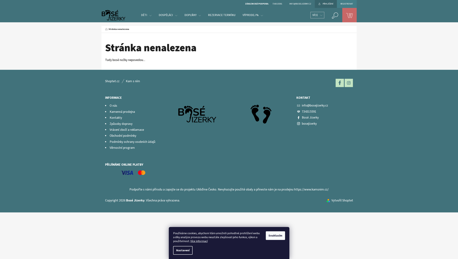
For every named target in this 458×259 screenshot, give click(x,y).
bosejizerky (309, 123)
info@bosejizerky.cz (315, 105)
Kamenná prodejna (122, 112)
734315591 (309, 111)
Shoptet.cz (112, 81)
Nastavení (182, 250)
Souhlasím (275, 236)
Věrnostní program (122, 148)
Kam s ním (133, 81)
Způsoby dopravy (121, 124)
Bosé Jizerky (310, 117)
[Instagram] (349, 83)
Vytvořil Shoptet (342, 200)
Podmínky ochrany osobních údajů (132, 142)
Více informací (199, 241)
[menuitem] (146, 15)
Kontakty (116, 117)
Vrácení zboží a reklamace (127, 130)
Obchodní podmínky (123, 135)
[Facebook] (340, 83)
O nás (113, 105)
